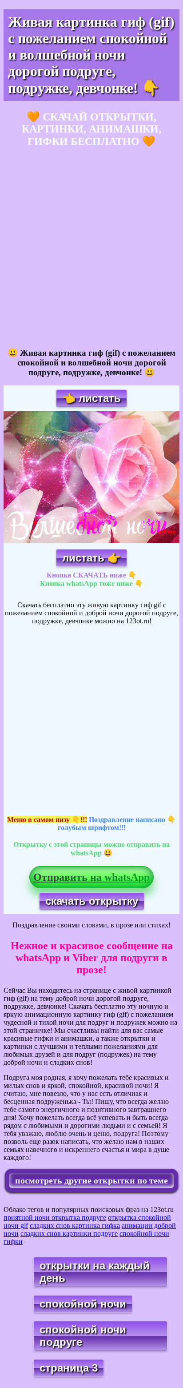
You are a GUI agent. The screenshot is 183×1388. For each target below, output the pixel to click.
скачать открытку (91, 901)
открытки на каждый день (95, 1272)
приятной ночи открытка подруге (55, 1217)
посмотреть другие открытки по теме (91, 1180)
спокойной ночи (83, 1304)
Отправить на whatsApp (91, 877)
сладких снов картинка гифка (75, 1225)
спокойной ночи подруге (83, 1336)
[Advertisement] (91, 248)
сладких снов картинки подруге (69, 1233)
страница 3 (69, 1368)
